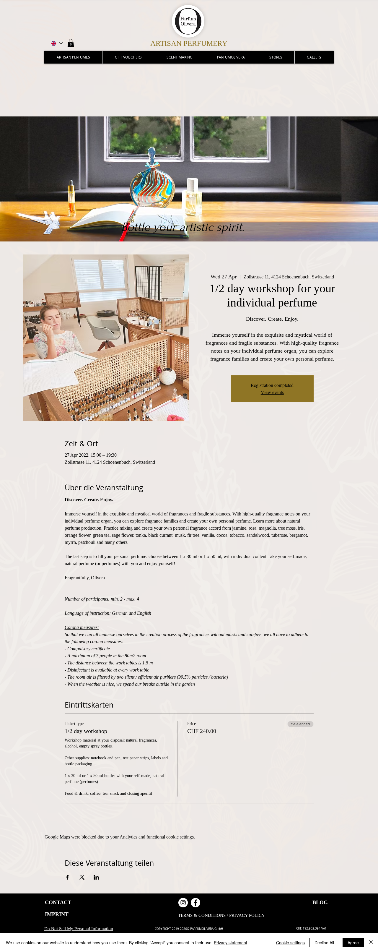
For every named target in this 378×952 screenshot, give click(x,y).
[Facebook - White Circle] (195, 902)
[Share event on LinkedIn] (96, 877)
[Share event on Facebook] (67, 877)
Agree (353, 942)
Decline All (324, 942)
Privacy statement (230, 942)
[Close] (370, 942)
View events (272, 392)
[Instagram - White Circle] (183, 902)
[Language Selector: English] (56, 43)
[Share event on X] (82, 877)
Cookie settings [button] (290, 942)
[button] (70, 43)
